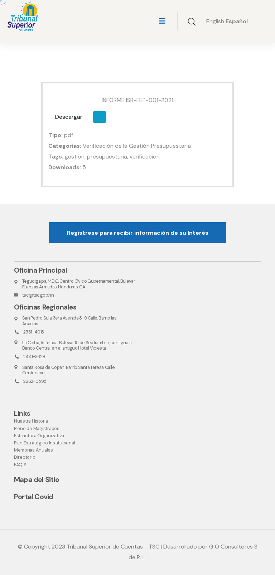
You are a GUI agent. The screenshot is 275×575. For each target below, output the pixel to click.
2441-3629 (34, 357)
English (215, 21)
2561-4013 (33, 332)
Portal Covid (33, 496)
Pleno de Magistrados (36, 428)
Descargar (68, 117)
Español (237, 21)
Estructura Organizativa (39, 436)
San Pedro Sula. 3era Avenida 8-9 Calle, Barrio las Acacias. (69, 320)
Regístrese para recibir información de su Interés (137, 233)
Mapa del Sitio (36, 479)
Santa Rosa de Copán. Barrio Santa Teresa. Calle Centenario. (68, 370)
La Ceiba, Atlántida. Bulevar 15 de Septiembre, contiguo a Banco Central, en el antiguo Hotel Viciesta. (77, 345)
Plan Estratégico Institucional (44, 443)
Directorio (24, 457)
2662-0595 (34, 381)
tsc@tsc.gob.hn (38, 295)
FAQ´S (20, 465)
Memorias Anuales (33, 450)
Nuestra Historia (31, 421)
